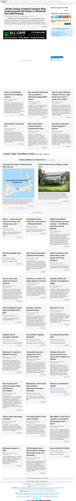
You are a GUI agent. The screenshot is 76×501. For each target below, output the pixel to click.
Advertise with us (56, 58)
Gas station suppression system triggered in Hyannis (60, 126)
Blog (27, 484)
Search (66, 10)
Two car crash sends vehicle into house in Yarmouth (10, 280)
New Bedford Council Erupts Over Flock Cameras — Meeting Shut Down (36, 221)
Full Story (44, 26)
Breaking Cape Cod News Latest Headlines (37, 481)
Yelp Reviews (51, 491)
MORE (58, 1)
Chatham (41, 488)
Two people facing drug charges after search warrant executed (34, 354)
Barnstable (21, 488)
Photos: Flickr (43, 491)
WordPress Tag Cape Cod (57, 311)
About (34, 498)
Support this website (57, 60)
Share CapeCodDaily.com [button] (57, 57)
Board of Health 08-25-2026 (59, 448)
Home (23, 484)
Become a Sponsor (21, 496)
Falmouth (55, 488)
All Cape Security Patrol (56, 35)
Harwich (60, 488)
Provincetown (32, 489)
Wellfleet (47, 489)
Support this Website (53, 496)
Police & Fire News (33, 484)
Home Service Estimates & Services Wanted (48, 493)
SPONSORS (50, 1)
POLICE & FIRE (33, 1)
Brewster (31, 488)
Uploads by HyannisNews (9, 230)
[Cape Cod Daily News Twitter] (55, 1)
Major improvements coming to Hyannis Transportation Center (36, 126)
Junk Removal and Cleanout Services (59, 34)
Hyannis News (31, 16)
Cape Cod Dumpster (56, 33)
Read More (30, 205)
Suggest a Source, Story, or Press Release (37, 496)
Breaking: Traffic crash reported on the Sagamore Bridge (59, 280)
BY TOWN (17, 1)
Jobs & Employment (22, 494)
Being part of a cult (57, 308)
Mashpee (21, 489)
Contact (39, 498)
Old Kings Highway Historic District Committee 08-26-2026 (12, 310)
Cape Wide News (9, 101)
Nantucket (44, 486)
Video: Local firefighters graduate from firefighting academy (13, 94)
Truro (43, 489)
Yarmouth (52, 489)
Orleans (26, 489)
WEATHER (40, 1)
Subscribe (68, 23)
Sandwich (39, 489)
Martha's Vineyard (36, 486)
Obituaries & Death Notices (34, 494)
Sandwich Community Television (10, 259)
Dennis (45, 488)
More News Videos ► (43, 154)
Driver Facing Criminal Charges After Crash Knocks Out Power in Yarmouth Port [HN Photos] (25, 11)
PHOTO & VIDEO (24, 1)
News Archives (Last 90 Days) (49, 494)
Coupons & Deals (48, 484)
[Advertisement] (26, 51)
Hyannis (26, 488)
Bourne (36, 488)
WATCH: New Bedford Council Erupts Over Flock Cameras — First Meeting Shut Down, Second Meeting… (59, 224)
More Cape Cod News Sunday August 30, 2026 (37, 478)
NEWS (11, 1)
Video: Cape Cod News (33, 491)
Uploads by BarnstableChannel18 (11, 316)
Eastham (50, 488)
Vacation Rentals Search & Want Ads (28, 493)
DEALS (45, 1)
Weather (41, 484)
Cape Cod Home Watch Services (58, 32)
